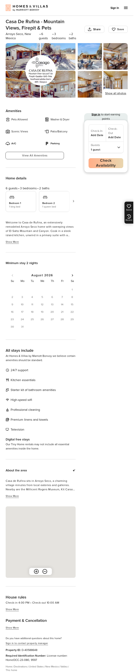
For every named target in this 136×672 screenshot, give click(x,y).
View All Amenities (34, 155)
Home (9, 666)
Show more (12, 241)
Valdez (64, 666)
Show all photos (115, 93)
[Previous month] (12, 275)
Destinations (20, 666)
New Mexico (52, 666)
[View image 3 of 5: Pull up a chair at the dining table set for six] (115, 56)
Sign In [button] (114, 8)
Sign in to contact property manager (27, 643)
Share (97, 29)
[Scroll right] (73, 201)
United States (36, 666)
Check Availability (106, 163)
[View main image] (41, 70)
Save (120, 29)
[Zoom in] (36, 571)
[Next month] (72, 275)
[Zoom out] (45, 571)
